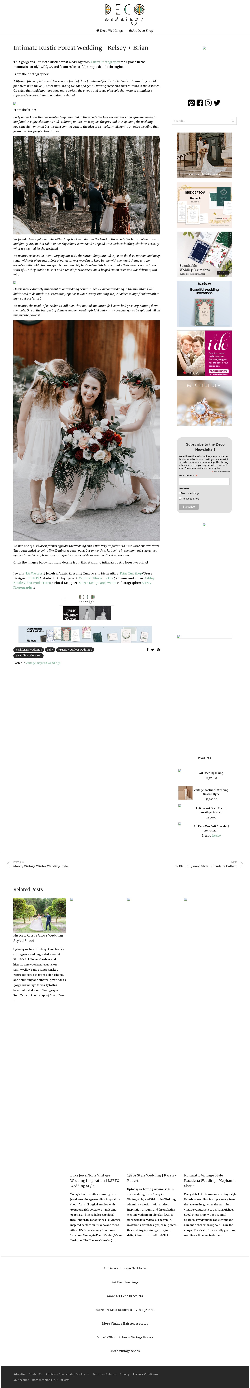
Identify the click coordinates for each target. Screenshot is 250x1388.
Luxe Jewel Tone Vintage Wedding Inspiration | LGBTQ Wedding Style (94, 1180)
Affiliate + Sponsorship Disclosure (67, 1374)
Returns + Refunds (104, 1374)
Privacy (124, 1374)
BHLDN (33, 578)
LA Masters (34, 573)
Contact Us (35, 1374)
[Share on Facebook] (147, 650)
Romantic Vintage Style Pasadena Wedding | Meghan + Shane (209, 1180)
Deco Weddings (111, 30)
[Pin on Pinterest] (158, 650)
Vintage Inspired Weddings (43, 663)
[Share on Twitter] (152, 650)
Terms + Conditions (145, 1374)
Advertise (19, 1374)
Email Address (188, 475)
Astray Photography (105, 62)
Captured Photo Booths (96, 578)
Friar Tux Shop (131, 573)
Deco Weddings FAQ (45, 1380)
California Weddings (29, 649)
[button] (233, 120)
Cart (66, 1380)
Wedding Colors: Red (29, 655)
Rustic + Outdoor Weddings (76, 649)
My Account (21, 1380)
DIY (51, 649)
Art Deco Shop (142, 30)
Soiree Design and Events (97, 583)
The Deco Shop (190, 498)
